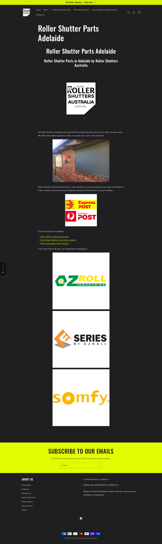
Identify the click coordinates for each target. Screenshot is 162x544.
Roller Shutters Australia (77, 538)
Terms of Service (28, 498)
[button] (46, 9)
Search (25, 510)
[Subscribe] (99, 465)
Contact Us (26, 493)
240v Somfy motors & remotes (54, 237)
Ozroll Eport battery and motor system (58, 240)
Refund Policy (27, 506)
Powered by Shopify (91, 538)
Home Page (26, 485)
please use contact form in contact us (100, 485)
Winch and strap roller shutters (54, 243)
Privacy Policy (27, 502)
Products (25, 489)
